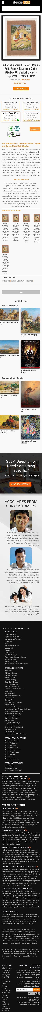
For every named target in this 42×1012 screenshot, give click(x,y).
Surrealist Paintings (11, 662)
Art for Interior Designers (14, 770)
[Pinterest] (39, 994)
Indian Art (6, 281)
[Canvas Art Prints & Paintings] (30, 847)
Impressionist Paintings (13, 639)
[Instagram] (35, 994)
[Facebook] (32, 994)
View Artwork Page (20, 83)
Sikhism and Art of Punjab (14, 727)
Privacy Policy (6, 991)
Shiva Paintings (10, 678)
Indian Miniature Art (12, 646)
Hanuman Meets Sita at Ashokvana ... (28, 442)
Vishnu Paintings (11, 680)
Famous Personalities (12, 725)
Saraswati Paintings (12, 687)
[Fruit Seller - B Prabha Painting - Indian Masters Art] (9, 422)
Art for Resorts (10, 754)
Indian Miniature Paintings (22, 281)
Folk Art (7, 650)
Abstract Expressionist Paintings (16, 664)
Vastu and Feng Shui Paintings (15, 734)
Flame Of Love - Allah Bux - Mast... (29, 410)
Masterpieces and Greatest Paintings (18, 709)
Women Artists (10, 705)
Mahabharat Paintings (12, 707)
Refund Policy (6, 981)
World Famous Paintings (13, 702)
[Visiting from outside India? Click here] (29, 779)
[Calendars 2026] (17, 808)
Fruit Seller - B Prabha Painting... (7, 432)
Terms (4, 984)
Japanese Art (9, 693)
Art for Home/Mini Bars (13, 750)
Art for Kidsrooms (11, 748)
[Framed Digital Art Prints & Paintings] (37, 867)
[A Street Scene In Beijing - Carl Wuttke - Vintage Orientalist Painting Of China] (30, 320)
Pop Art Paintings (11, 655)
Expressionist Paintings (13, 637)
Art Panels (8, 671)
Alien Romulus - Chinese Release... (28, 371)
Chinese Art (9, 700)
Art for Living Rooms (12, 741)
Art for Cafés (9, 757)
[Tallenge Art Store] (21, 2)
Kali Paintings (9, 732)
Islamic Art (8, 641)
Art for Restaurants (12, 752)
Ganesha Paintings (11, 682)
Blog (3, 1002)
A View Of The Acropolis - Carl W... (9, 356)
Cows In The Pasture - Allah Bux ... (8, 396)
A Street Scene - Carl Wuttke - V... (9, 323)
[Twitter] (29, 994)
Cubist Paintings (10, 634)
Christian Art (9, 698)
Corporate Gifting (11, 768)
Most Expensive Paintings (14, 711)
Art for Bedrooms (11, 743)
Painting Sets (9, 720)
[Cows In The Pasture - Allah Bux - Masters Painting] (9, 387)
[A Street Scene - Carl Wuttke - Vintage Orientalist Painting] (9, 314)
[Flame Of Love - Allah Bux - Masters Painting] (30, 394)
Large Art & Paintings (12, 723)
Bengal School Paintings (13, 696)
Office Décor (9, 766)
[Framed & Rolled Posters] (26, 830)
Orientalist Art (10, 653)
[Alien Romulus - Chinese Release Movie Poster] (30, 354)
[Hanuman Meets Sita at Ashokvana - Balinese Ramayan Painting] (30, 427)
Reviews (4, 979)
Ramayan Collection (12, 718)
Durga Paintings (10, 729)
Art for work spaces (12, 759)
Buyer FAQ (5, 977)
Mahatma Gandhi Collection (14, 689)
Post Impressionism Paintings (15, 657)
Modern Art (9, 648)
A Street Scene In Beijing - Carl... (29, 335)
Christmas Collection (12, 716)
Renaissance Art (10, 659)
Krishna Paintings (11, 673)
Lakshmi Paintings (11, 684)
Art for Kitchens (10, 745)
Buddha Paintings (11, 675)
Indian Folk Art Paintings (13, 714)
